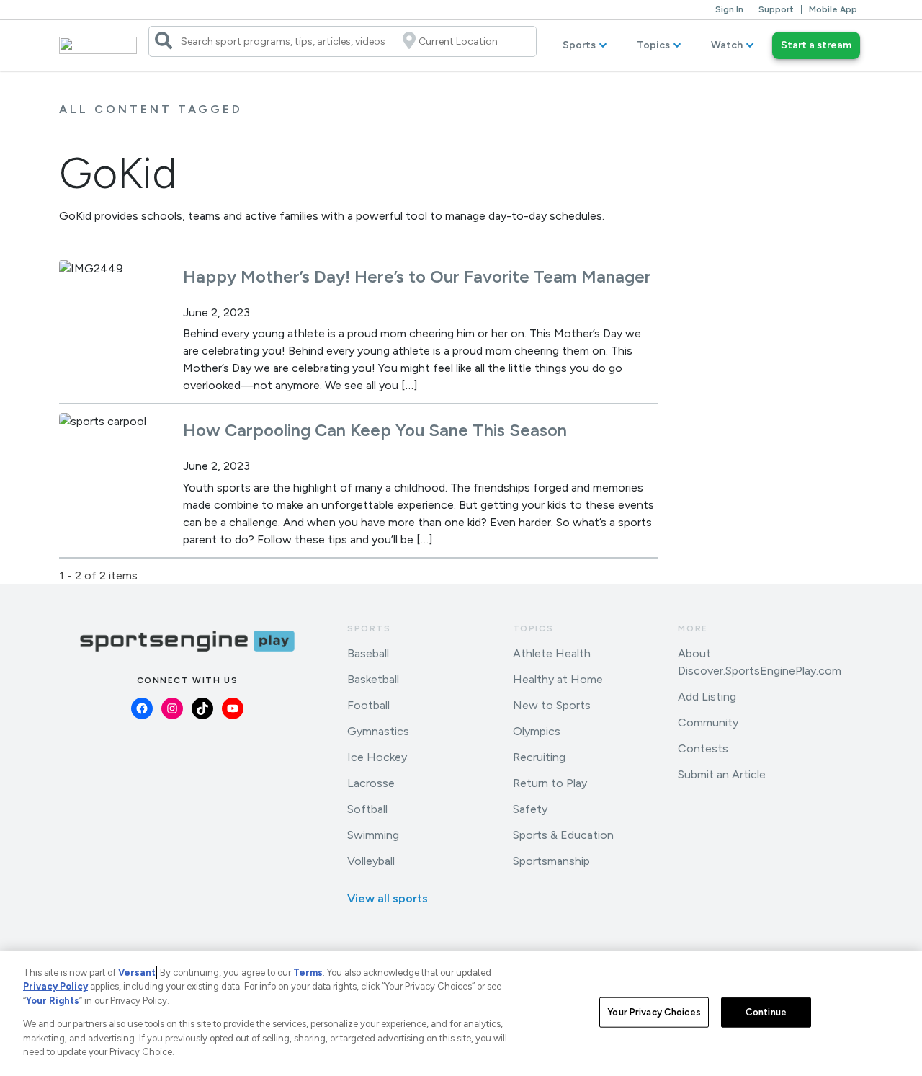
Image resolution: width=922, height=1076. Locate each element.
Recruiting (539, 757)
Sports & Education (563, 835)
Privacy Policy (55, 986)
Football (368, 705)
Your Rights (52, 1000)
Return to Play (550, 783)
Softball (367, 809)
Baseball (368, 653)
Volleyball (371, 861)
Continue (766, 1012)
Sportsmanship (551, 861)
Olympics (536, 731)
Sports (579, 45)
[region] (461, 1013)
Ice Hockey (377, 757)
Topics (653, 45)
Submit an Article (722, 774)
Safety (530, 809)
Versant (137, 972)
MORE (692, 628)
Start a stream (816, 45)
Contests (703, 748)
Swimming (373, 835)
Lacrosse (371, 783)
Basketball (373, 679)
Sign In (729, 9)
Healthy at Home (558, 679)
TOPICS (533, 628)
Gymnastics (378, 731)
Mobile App (833, 9)
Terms (308, 972)
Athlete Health (552, 653)
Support (776, 9)
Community (708, 722)
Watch (727, 45)
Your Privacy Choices (654, 1012)
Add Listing (707, 696)
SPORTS (369, 628)
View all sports (387, 898)
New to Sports (552, 705)
